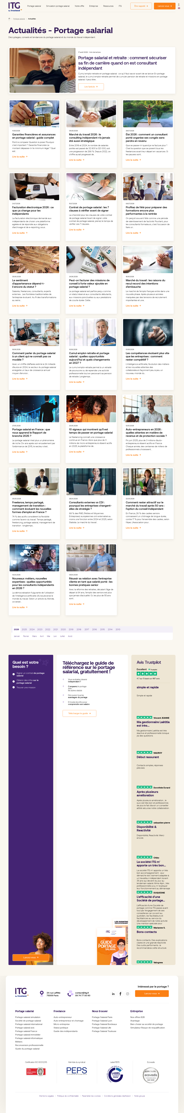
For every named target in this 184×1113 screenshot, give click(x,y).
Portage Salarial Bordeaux (104, 1024)
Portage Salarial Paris (102, 1017)
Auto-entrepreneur (63, 1017)
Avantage (135, 1021)
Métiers (18, 1042)
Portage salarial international (28, 1024)
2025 (24, 629)
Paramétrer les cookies (91, 1096)
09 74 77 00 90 (82, 995)
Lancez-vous (29, 957)
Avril (42, 636)
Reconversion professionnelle (29, 1045)
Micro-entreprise (62, 1024)
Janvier (17, 636)
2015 (102, 629)
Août (70, 636)
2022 (47, 629)
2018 (79, 629)
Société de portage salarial (28, 1021)
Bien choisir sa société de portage (146, 1024)
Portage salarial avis (24, 1028)
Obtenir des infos (28, 681)
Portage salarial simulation (27, 1017)
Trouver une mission (26, 687)
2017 (87, 629)
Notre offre (79, 6)
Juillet (62, 636)
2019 (71, 629)
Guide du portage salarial (27, 1049)
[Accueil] (9, 18)
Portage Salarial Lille (101, 1028)
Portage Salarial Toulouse (104, 1031)
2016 (94, 629)
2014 (110, 629)
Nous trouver (100, 1011)
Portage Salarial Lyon (102, 1021)
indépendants (71, 1031)
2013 (118, 629)
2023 (39, 629)
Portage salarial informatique (29, 1038)
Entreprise (93, 6)
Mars (34, 636)
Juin (55, 636)
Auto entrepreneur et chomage (69, 1021)
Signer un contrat (30, 674)
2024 (32, 629)
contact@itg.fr (82, 993)
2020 (63, 629)
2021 (55, 629)
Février (26, 636)
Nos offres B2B (137, 1017)
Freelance (59, 1011)
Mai (48, 636)
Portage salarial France (26, 1031)
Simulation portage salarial (58, 6)
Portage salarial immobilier (27, 1035)
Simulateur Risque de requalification (147, 1028)
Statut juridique (61, 1028)
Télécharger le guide (78, 713)
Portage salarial (34, 6)
